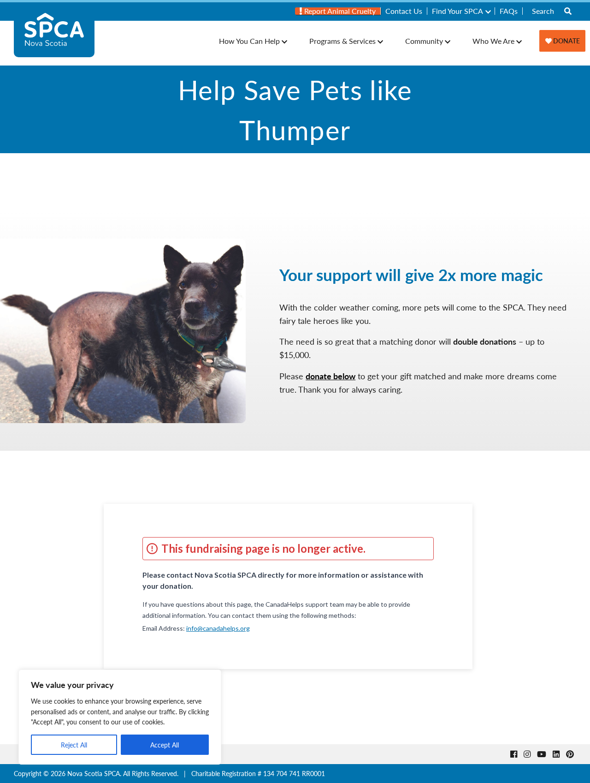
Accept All (164, 744)
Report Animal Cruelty (339, 11)
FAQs (509, 11)
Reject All (74, 744)
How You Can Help (249, 41)
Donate (566, 40)
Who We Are (493, 41)
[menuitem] (338, 11)
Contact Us (403, 11)
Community (424, 41)
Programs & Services (342, 41)
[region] (119, 717)
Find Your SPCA (457, 11)
